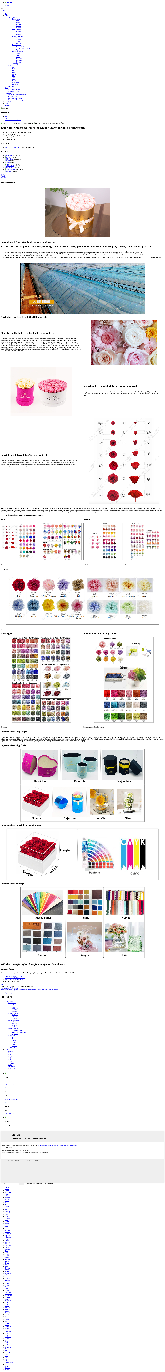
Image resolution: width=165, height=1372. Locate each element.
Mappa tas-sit (5, 988)
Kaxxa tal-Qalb (16, 29)
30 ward (18, 38)
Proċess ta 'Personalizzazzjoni (17, 95)
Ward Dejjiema (13, 990)
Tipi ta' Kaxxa (12, 17)
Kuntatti (7, 105)
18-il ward (19, 24)
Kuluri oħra (15, 84)
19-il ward (19, 60)
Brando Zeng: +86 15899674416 (15, 978)
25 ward (18, 33)
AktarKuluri (3, 175)
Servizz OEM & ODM (15, 98)
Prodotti (7, 118)
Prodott (7, 15)
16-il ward (19, 31)
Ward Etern (43, 990)
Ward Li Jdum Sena (34, 990)
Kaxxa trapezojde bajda (23, 48)
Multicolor (15, 82)
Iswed (14, 72)
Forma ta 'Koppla (17, 36)
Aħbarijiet (8, 101)
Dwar (6, 88)
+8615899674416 (10, 1084)
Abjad (14, 74)
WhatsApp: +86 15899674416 (14, 979)
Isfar (13, 76)
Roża (13, 69)
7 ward (18, 22)
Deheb (14, 81)
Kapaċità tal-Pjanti (13, 91)
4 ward (18, 53)
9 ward (18, 57)
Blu (13, 70)
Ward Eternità (23, 990)
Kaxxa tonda (16, 19)
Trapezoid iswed (21, 46)
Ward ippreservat (53, 990)
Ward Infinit (4, 990)
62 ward (18, 27)
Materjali (11, 86)
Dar (6, 14)
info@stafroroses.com (11, 1099)
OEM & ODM (12, 96)
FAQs (6, 103)
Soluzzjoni (8, 93)
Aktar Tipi (15, 64)
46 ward (18, 39)
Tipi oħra (18, 43)
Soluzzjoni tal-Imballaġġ (15, 100)
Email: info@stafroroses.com (13, 976)
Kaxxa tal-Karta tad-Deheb (13, 120)
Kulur (10, 65)
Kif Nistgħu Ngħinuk (14, 89)
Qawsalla (15, 79)
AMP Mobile (14, 988)
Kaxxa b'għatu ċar (17, 52)
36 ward (18, 26)
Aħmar (14, 67)
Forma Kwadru (16, 45)
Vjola (14, 77)
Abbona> (3, 178)
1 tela (17, 21)
